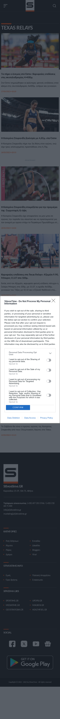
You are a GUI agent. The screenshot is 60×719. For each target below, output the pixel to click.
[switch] (48, 360)
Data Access (30, 418)
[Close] (54, 301)
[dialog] (30, 359)
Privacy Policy (46, 418)
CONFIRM (18, 407)
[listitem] (30, 353)
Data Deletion (13, 418)
